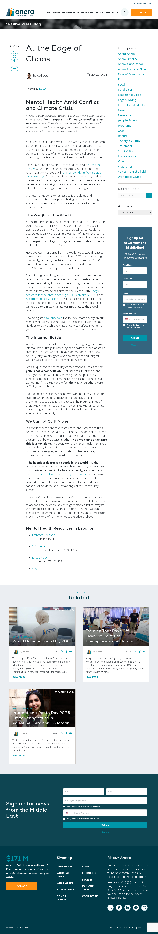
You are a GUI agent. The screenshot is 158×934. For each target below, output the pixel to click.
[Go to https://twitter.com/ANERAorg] (110, 908)
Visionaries (125, 166)
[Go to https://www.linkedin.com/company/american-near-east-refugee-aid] (127, 908)
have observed (53, 318)
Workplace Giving (129, 177)
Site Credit (24, 927)
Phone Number (129, 314)
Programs (124, 125)
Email (126, 293)
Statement (125, 146)
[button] (127, 319)
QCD (121, 131)
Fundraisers (126, 89)
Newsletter (125, 115)
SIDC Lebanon (41, 546)
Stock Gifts (125, 151)
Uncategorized (128, 156)
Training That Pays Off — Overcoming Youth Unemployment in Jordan (110, 636)
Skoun (36, 569)
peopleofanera (128, 120)
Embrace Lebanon (43, 535)
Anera (26, 651)
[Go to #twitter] (14, 52)
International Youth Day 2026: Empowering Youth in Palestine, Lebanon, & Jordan (41, 718)
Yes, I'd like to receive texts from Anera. (135, 326)
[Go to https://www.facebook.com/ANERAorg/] (119, 908)
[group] (28, 867)
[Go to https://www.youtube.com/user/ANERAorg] (136, 908)
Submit (135, 338)
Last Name (128, 279)
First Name (128, 265)
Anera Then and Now (132, 69)
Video (121, 161)
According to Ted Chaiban (42, 299)
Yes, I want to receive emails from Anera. (135, 306)
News (42, 89)
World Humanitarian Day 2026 (42, 641)
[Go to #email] (14, 69)
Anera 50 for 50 (128, 59)
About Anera (126, 54)
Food (121, 84)
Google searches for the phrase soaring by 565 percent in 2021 (63, 293)
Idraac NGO (39, 557)
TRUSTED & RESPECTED (125, 927)
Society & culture (129, 141)
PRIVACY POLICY (145, 927)
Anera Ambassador (130, 64)
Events (122, 79)
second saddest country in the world (63, 474)
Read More (18, 676)
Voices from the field (132, 171)
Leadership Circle (129, 95)
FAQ (111, 927)
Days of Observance (131, 74)
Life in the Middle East (133, 105)
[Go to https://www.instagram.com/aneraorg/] (144, 908)
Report (122, 136)
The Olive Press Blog (22, 24)
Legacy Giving (127, 100)
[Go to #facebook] (14, 60)
